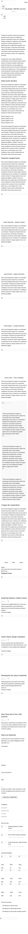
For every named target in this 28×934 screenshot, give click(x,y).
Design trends (14, 4)
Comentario (4, 746)
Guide (6, 562)
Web (2, 779)
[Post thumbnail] (4, 829)
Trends (21, 562)
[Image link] (14, 206)
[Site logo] (8, 2)
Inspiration (5, 634)
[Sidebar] (2, 932)
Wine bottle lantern (16, 908)
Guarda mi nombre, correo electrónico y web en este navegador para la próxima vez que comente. (13, 791)
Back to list (4, 571)
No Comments (20, 830)
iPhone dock (14, 905)
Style (13, 562)
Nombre (3, 765)
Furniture (3, 813)
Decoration (5, 595)
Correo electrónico (6, 772)
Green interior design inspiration (13, 637)
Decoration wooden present (18, 911)
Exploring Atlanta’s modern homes (14, 598)
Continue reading (6, 612)
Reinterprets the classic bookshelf (13, 675)
